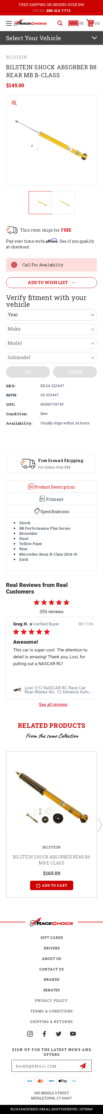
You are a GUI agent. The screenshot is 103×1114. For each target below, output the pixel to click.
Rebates (51, 990)
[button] (76, 23)
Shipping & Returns (51, 1021)
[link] (53, 690)
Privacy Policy (51, 1000)
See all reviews (53, 704)
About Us (51, 958)
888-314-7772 (58, 10)
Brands (51, 979)
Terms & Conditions (51, 1011)
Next (99, 824)
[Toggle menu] (9, 23)
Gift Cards (51, 937)
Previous (4, 824)
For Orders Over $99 (54, 467)
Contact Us (51, 969)
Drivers (51, 948)
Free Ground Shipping (60, 460)
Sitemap (86, 1109)
